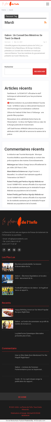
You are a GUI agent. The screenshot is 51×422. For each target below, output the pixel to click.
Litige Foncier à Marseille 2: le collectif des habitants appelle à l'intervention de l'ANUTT (24, 174)
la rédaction (11, 154)
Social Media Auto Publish (15, 420)
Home (23, 397)
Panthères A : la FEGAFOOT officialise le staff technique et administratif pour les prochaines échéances (24, 96)
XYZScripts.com (39, 420)
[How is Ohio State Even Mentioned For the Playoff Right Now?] (7, 358)
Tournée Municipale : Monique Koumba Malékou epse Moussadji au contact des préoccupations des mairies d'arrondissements (26, 157)
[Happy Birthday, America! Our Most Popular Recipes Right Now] (7, 313)
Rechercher (9, 67)
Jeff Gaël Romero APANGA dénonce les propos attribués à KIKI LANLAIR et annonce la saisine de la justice (26, 131)
